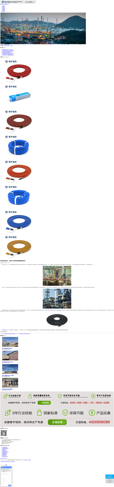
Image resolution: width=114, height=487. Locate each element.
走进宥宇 (3, 6)
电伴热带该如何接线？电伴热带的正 (8, 50)
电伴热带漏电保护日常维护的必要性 (8, 53)
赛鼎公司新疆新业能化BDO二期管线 (8, 375)
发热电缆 (7, 461)
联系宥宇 (3, 11)
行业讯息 (4, 44)
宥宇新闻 (3, 9)
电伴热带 (58, 310)
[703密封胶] (19, 108)
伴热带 (10, 461)
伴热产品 (3, 7)
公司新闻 (1, 44)
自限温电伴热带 (4, 447)
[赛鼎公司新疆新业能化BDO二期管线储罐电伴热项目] (10, 373)
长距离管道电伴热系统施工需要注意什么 (9, 333)
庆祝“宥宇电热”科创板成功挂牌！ (7, 54)
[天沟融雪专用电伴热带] (19, 158)
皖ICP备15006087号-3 (3, 458)
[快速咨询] (57, 405)
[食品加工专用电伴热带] (19, 258)
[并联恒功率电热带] (19, 183)
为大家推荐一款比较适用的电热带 (7, 51)
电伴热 (1, 461)
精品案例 (3, 10)
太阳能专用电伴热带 (5, 448)
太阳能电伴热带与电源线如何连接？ (24, 333)
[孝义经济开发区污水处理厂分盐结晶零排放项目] (10, 360)
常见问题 (7, 44)
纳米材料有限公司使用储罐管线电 (7, 389)
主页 (4, 45)
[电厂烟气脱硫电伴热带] (19, 233)
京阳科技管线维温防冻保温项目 (7, 348)
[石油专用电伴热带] (19, 133)
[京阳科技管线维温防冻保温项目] (10, 346)
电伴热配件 (4, 455)
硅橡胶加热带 (4, 453)
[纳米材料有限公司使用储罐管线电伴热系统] (10, 387)
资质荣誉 (3, 8)
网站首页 (3, 5)
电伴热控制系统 (4, 454)
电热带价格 (13, 461)
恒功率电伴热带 (4, 449)
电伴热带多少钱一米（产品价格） (7, 49)
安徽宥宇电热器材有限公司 (4, 4)
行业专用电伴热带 (5, 456)
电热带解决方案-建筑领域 (6, 52)
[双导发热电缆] (19, 208)
